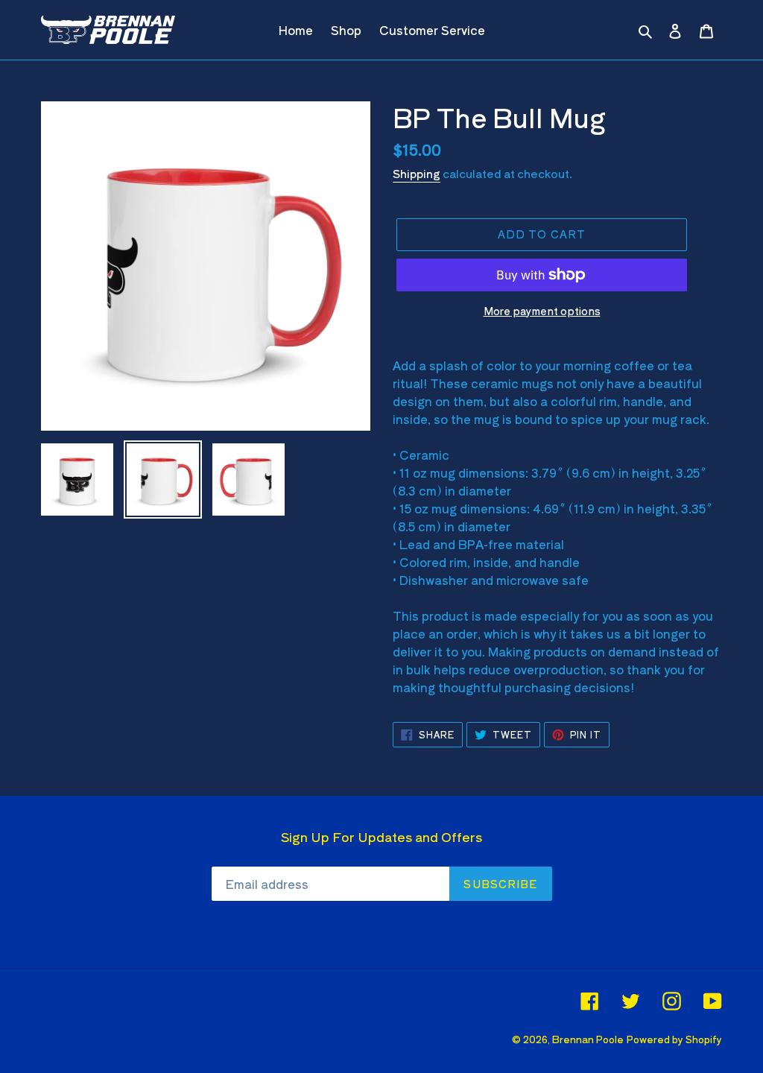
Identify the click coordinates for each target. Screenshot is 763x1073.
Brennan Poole (588, 1039)
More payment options (542, 310)
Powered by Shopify (674, 1039)
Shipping (416, 173)
